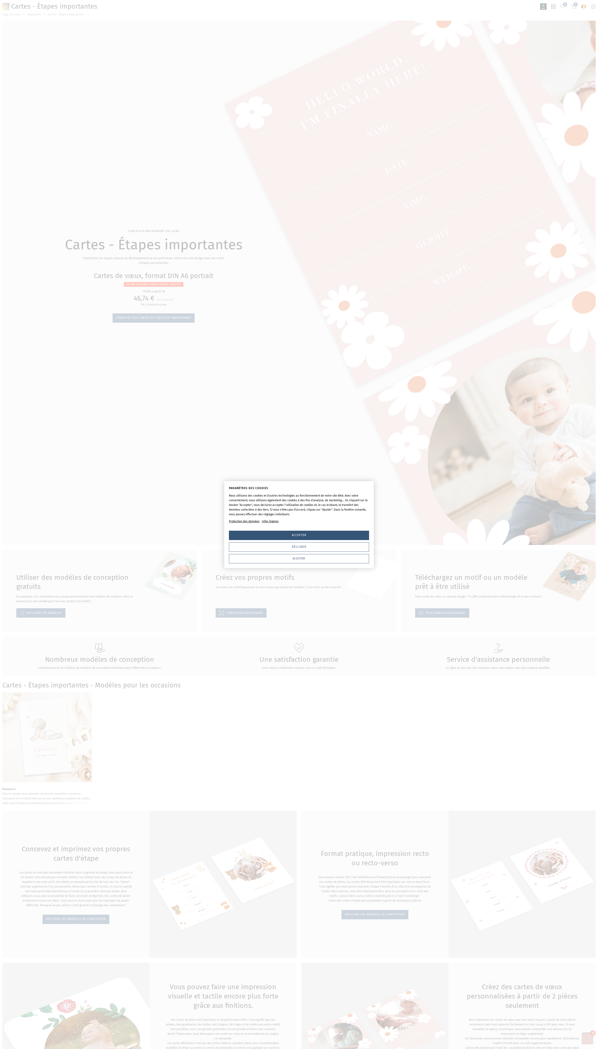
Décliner (299, 546)
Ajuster (299, 558)
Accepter (299, 535)
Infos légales (270, 521)
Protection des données (244, 521)
